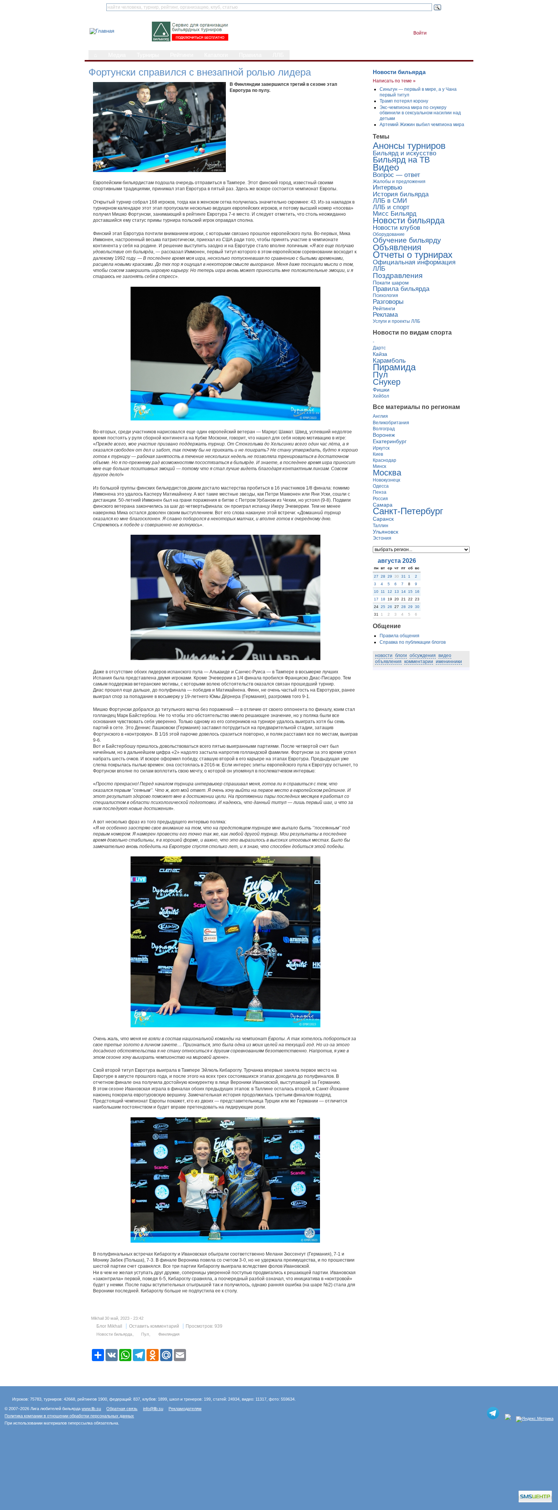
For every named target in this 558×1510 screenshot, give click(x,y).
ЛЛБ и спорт (391, 207)
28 (383, 576)
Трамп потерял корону (404, 101)
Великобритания (391, 422)
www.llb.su (91, 1408)
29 (390, 576)
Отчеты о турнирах (412, 255)
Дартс (379, 348)
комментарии (418, 661)
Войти (420, 33)
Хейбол (381, 396)
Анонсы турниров (409, 146)
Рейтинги (181, 55)
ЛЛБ (278, 55)
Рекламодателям (185, 1408)
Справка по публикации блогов (413, 642)
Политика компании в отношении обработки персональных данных (69, 1416)
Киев (378, 454)
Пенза (379, 492)
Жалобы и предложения (399, 181)
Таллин (380, 525)
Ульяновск (385, 532)
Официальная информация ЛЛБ (414, 265)
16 (417, 591)
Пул (145, 1334)
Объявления (397, 247)
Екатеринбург (390, 441)
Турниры (148, 55)
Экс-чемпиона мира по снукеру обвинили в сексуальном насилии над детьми (420, 113)
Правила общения (399, 635)
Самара (382, 505)
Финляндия (169, 1334)
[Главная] (102, 31)
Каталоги (216, 55)
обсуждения (423, 655)
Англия (380, 416)
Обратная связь (121, 1408)
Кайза (380, 354)
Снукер (386, 382)
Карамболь (389, 360)
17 (376, 599)
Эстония (382, 538)
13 (396, 591)
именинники (449, 661)
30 (417, 607)
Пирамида (394, 367)
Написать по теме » (394, 81)
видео (444, 655)
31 (403, 576)
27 (376, 576)
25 (383, 607)
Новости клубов (396, 227)
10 (376, 591)
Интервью (387, 187)
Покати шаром (391, 283)
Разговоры (388, 301)
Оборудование (389, 234)
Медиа (117, 55)
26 (390, 607)
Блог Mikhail (109, 1326)
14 (403, 591)
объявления (388, 661)
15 (410, 591)
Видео (386, 167)
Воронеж (384, 435)
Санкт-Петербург (408, 511)
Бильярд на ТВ (401, 159)
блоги (401, 655)
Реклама (385, 314)
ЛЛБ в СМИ (390, 200)
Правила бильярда (401, 288)
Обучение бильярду (407, 240)
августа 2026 (397, 561)
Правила (250, 55)
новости (383, 655)
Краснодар (384, 460)
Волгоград (384, 428)
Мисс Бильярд (394, 213)
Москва (387, 472)
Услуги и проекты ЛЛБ (396, 321)
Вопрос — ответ (396, 174)
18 (383, 599)
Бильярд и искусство (404, 153)
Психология (385, 295)
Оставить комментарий (154, 1326)
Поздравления (397, 276)
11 (383, 591)
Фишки (381, 390)
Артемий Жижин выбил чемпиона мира (422, 124)
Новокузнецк (386, 480)
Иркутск (381, 448)
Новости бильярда (114, 1334)
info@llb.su (153, 1408)
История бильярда (401, 194)
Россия (380, 498)
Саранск (383, 519)
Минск (379, 466)
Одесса (381, 486)
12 (390, 591)
